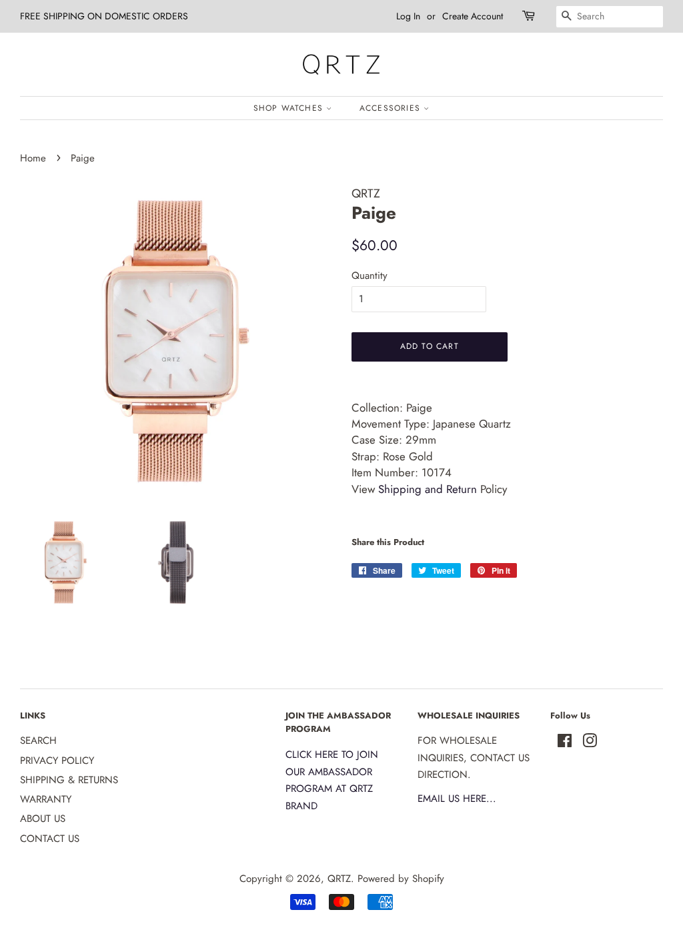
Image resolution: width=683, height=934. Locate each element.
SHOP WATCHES (290, 108)
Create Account (472, 16)
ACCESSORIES (392, 108)
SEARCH (38, 740)
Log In (408, 16)
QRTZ (339, 878)
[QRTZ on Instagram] (589, 743)
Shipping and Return (427, 489)
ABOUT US (42, 818)
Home (33, 158)
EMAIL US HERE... (457, 798)
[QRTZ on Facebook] (564, 743)
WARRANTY (45, 799)
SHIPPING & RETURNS (69, 780)
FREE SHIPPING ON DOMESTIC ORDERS (104, 16)
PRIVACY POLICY (57, 760)
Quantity (370, 275)
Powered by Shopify (401, 878)
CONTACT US (49, 838)
